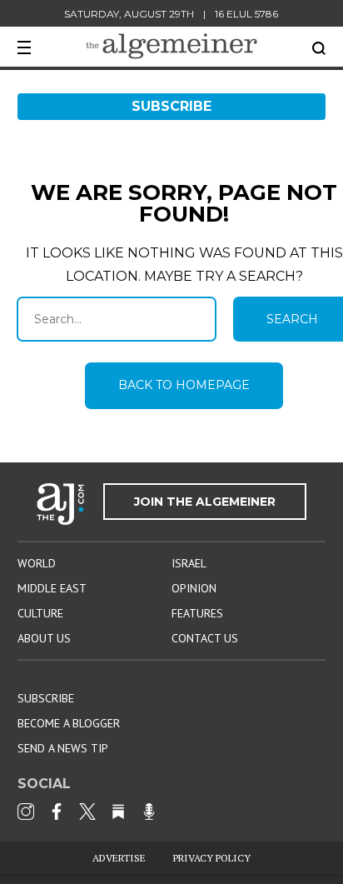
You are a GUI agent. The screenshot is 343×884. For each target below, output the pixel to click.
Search (319, 48)
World (36, 563)
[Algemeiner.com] (171, 46)
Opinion (194, 588)
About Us (44, 638)
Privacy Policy (212, 858)
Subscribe (171, 106)
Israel (189, 563)
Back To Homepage (184, 384)
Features (197, 613)
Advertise (119, 858)
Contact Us (205, 638)
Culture (40, 613)
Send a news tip (62, 748)
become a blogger (68, 723)
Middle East (52, 588)
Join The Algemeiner (205, 501)
